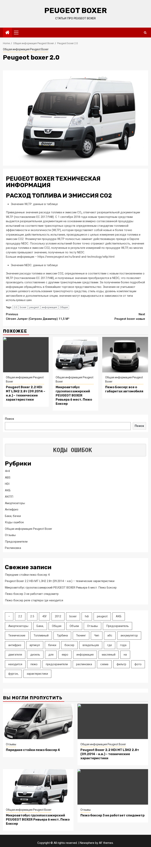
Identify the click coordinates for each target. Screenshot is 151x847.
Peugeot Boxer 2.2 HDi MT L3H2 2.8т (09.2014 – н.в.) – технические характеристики (25, 393)
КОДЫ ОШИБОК (72, 450)
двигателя (15, 654)
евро (65, 654)
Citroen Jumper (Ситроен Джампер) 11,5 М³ (37, 316)
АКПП (9, 496)
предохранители (57, 664)
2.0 (15, 307)
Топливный (41, 635)
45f (44, 616)
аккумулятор (129, 635)
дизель (35, 654)
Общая (64, 307)
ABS (7, 477)
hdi (87, 616)
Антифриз (11, 509)
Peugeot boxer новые (129, 316)
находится (15, 664)
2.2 (20, 616)
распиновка (84, 664)
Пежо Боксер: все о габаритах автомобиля (124, 389)
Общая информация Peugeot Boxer (26, 49)
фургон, (13, 673)
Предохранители (16, 541)
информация (49, 307)
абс (109, 635)
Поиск (9, 419)
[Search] (145, 32)
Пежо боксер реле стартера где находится (34, 600)
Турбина (62, 635)
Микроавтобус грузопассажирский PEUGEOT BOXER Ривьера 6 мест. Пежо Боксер (74, 395)
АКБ (8, 490)
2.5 (32, 616)
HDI (7, 484)
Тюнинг (81, 635)
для (50, 654)
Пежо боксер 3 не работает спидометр (32, 594)
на (125, 654)
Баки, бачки (13, 516)
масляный (108, 654)
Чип (96, 635)
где (109, 645)
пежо (34, 664)
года (123, 645)
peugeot (34, 307)
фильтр (121, 664)
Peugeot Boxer (75, 10)
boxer (23, 307)
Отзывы (10, 535)
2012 (58, 616)
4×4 (7, 471)
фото (138, 664)
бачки (52, 645)
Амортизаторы (15, 503)
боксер (69, 645)
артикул (34, 645)
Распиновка (13, 548)
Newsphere (87, 843)
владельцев (91, 645)
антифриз (14, 645)
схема (104, 664)
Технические (16, 635)
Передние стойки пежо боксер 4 (27, 574)
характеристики (37, 673)
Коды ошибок (14, 522)
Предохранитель (117, 626)
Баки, (40, 626)
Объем (74, 626)
